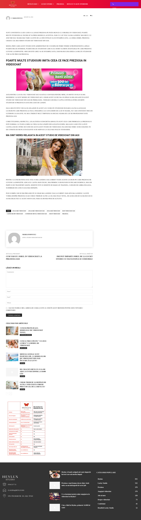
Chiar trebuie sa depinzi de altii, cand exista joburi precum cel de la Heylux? (33, 384)
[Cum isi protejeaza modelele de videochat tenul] (12, 331)
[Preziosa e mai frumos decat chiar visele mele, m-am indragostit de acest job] (54, 485)
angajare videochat (19, 211)
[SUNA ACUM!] (112, 4)
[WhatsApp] (52, 25)
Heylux (22, 363)
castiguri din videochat (15, 213)
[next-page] (10, 393)
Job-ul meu (23, 348)
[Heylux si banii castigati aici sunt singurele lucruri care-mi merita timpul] (54, 474)
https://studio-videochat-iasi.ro (32, 237)
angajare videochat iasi (36, 211)
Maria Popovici (18, 18)
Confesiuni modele (25, 335)
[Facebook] (46, 25)
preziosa (65, 213)
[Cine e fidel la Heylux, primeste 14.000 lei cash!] (54, 507)
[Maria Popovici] (8, 18)
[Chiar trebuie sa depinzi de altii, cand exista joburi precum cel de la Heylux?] (12, 385)
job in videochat (54, 213)
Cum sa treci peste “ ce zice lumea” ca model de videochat (33, 343)
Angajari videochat (53, 211)
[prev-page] (7, 393)
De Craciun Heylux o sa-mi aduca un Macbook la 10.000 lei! (33, 371)
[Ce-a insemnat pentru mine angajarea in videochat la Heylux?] (54, 496)
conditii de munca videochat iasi (36, 213)
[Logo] (23, 474)
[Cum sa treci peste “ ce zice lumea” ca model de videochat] (12, 344)
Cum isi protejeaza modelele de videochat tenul (31, 330)
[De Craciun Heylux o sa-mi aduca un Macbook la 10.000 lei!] (12, 372)
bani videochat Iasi (68, 211)
